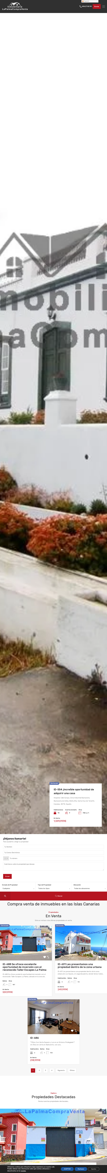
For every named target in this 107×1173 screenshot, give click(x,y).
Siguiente (61, 1070)
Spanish (86, 1)
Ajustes (93, 1169)
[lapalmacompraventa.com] (15, 10)
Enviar (96, 6)
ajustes (23, 1171)
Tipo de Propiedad (44, 885)
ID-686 (34, 1037)
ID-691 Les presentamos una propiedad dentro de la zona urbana (80, 966)
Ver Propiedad (26, 953)
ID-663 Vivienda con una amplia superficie (73, 794)
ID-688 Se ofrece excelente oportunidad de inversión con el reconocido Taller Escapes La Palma (24, 967)
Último (72, 1070)
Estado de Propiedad (9, 885)
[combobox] (6, 858)
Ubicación (77, 885)
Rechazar (81, 1169)
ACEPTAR (67, 1169)
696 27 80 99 (87, 6)
